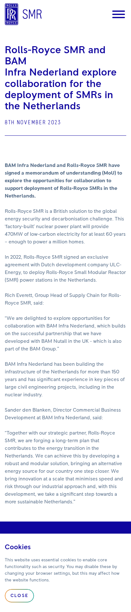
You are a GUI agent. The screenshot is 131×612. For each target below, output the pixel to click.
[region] (65, 573)
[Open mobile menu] (118, 14)
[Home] (23, 14)
